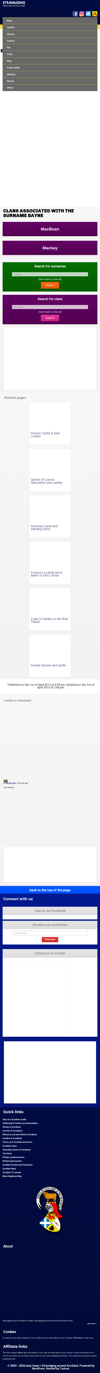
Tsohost (64, 1368)
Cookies (9, 1332)
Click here (78, 1338)
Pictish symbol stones (13, 1157)
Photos (10, 81)
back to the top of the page (50, 890)
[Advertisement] (24, 864)
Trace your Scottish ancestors (17, 1142)
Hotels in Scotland (12, 1127)
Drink (9, 54)
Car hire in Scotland (12, 1131)
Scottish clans (10, 1146)
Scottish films (9, 1169)
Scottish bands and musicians (18, 1165)
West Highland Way (12, 1176)
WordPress (38, 1368)
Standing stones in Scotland (17, 1150)
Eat (8, 47)
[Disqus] (50, 740)
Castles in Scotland (12, 1138)
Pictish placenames (12, 1161)
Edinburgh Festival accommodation (20, 1123)
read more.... (92, 1324)
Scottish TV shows (12, 1172)
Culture (11, 40)
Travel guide (13, 67)
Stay (9, 61)
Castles (11, 27)
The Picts (7, 1153)
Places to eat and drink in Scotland (20, 1134)
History (10, 34)
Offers (10, 87)
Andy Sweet (32, 1365)
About (8, 1246)
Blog (9, 20)
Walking (11, 74)
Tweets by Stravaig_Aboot (13, 959)
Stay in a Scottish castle (14, 1119)
